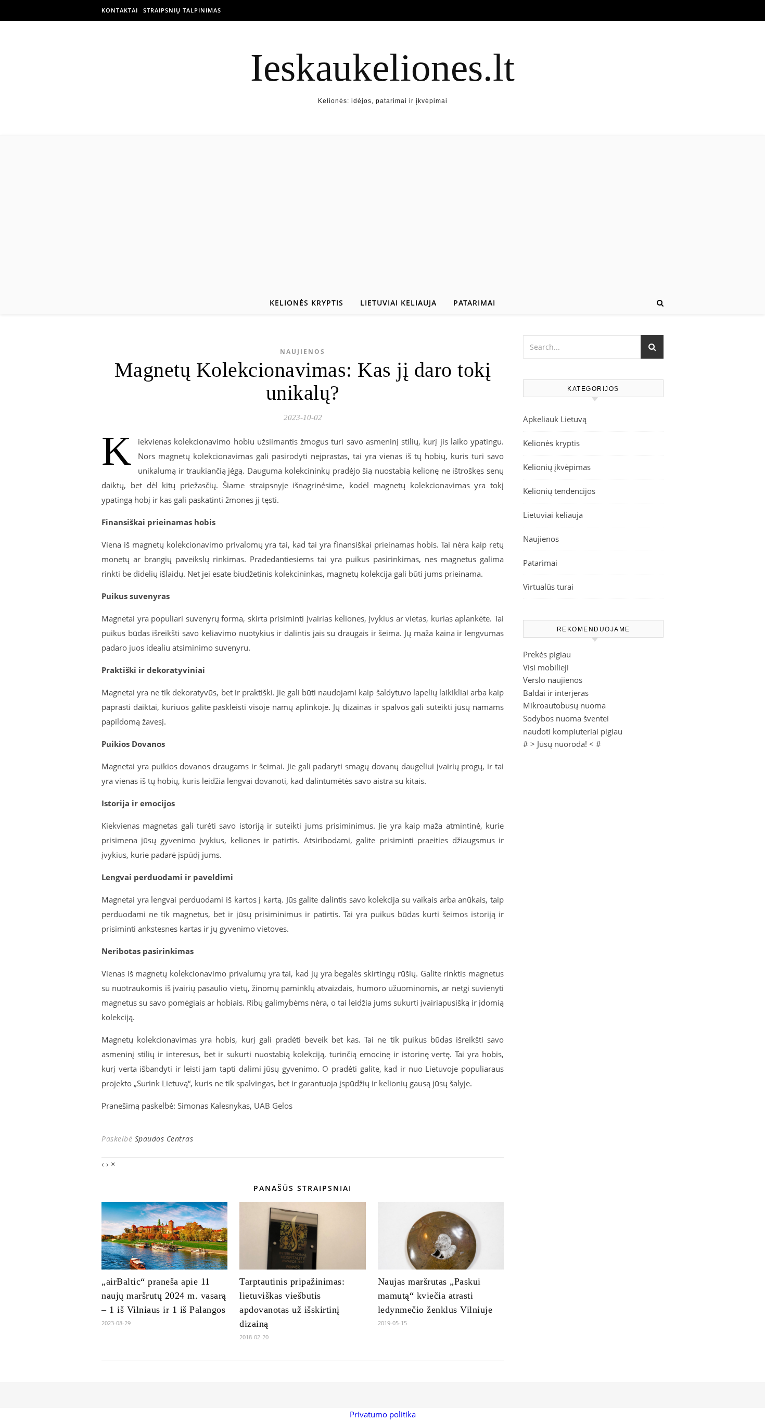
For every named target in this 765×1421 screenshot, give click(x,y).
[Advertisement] (382, 213)
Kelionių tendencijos (559, 491)
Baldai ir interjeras (556, 693)
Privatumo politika (383, 1414)
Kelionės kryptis (306, 303)
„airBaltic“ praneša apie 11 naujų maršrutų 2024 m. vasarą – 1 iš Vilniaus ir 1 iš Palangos (163, 1295)
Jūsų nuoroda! (562, 744)
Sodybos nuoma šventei (566, 718)
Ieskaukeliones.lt (382, 67)
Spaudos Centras (164, 1139)
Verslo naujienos (552, 680)
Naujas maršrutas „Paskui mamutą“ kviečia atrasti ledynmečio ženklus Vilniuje (435, 1295)
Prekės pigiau (547, 654)
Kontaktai (119, 10)
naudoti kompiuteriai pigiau (572, 731)
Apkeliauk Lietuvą (554, 419)
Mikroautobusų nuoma (564, 705)
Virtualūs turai (548, 586)
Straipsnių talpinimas (182, 10)
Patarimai (474, 303)
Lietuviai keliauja (398, 303)
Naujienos (302, 351)
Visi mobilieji (546, 667)
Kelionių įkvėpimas (557, 467)
